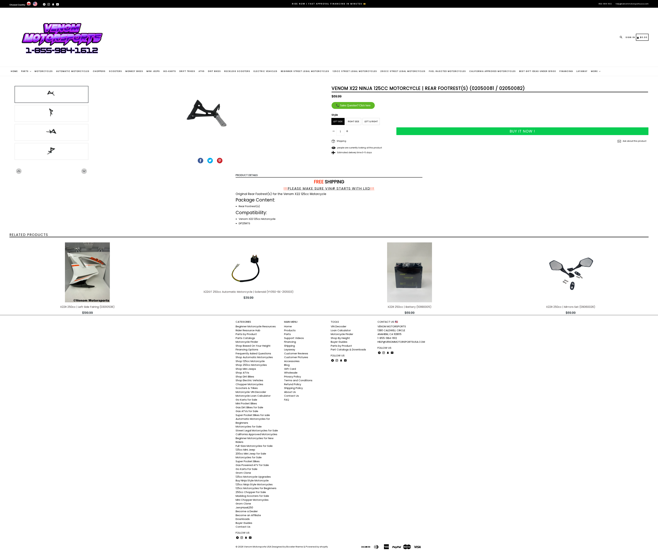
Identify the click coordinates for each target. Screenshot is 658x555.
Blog (287, 365)
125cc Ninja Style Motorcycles (254, 484)
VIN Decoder (338, 326)
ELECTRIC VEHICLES (265, 71)
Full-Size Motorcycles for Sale (254, 446)
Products (290, 330)
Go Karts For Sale (246, 469)
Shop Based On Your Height (253, 346)
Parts (287, 334)
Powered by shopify (317, 546)
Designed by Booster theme (287, 546)
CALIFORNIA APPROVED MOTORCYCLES (492, 71)
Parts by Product (246, 334)
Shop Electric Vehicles (249, 380)
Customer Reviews (296, 353)
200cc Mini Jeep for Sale (251, 453)
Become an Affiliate (248, 515)
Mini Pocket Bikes (246, 403)
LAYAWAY (582, 71)
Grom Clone (243, 473)
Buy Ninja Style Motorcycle (252, 480)
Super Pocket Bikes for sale (253, 415)
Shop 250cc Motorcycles (251, 365)
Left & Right (371, 121)
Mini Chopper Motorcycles (252, 500)
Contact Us (243, 526)
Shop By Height (340, 338)
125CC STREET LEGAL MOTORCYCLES (355, 71)
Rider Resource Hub (248, 330)
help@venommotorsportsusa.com (632, 3)
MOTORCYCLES (44, 71)
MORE (595, 71)
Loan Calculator (341, 330)
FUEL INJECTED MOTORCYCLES (447, 71)
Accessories (292, 361)
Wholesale (290, 372)
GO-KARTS (169, 71)
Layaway (289, 349)
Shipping (341, 141)
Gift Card (290, 369)
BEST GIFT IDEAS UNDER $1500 (537, 71)
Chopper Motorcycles (249, 384)
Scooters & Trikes (247, 388)
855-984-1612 (605, 3)
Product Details (247, 175)
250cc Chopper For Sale (251, 492)
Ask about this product (634, 141)
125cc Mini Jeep (245, 449)
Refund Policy (292, 384)
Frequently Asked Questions (253, 353)
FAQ (286, 399)
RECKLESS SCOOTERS (237, 71)
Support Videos (294, 338)
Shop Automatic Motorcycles (254, 357)
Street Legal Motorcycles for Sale (257, 430)
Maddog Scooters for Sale (252, 496)
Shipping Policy (293, 388)
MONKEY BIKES (134, 71)
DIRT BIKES (214, 71)
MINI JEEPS (153, 71)
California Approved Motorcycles (256, 434)
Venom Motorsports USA (257, 546)
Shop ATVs (242, 372)
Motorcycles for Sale (249, 426)
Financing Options (247, 349)
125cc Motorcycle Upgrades (253, 476)
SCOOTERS (115, 71)
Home (288, 326)
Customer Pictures (296, 357)
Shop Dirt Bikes (245, 376)
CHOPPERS (99, 71)
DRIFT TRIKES (187, 71)
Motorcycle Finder (247, 342)
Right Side (353, 121)
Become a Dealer (247, 511)
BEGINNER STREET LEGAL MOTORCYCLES (305, 71)
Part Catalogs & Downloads (348, 349)
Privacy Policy (292, 376)
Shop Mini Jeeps (246, 369)
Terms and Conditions (298, 380)
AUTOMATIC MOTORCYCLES (72, 71)
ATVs (202, 71)
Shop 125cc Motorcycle (250, 361)
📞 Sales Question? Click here (353, 105)
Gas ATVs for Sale (247, 411)
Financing (290, 342)
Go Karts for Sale (246, 399)
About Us (290, 392)
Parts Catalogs (245, 338)
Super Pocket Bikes (248, 461)
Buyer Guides (244, 523)
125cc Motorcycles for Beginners (256, 488)
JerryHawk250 (244, 507)
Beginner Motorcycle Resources (256, 326)
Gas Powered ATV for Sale (252, 465)
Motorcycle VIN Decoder (251, 392)
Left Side (338, 121)
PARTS (25, 71)
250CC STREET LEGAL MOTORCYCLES (402, 71)
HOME (14, 71)
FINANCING (566, 71)
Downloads (243, 519)
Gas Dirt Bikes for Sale (249, 407)
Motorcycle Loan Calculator (253, 396)
